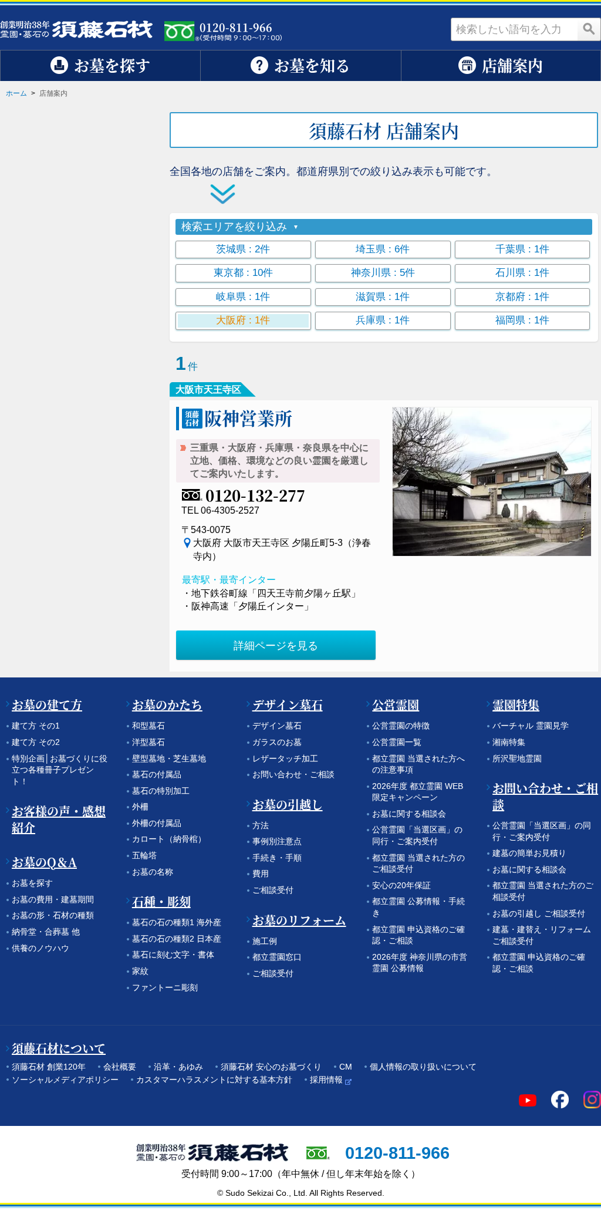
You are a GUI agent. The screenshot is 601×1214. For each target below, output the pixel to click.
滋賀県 (383, 296)
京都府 (522, 296)
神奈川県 (383, 272)
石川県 (522, 272)
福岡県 (522, 320)
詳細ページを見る (276, 646)
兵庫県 (383, 320)
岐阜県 (243, 296)
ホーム (16, 93)
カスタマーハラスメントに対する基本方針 (214, 1079)
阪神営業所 (248, 417)
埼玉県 (383, 249)
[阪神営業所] (492, 482)
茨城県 (243, 249)
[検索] (589, 29)
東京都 (243, 272)
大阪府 (243, 320)
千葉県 (522, 249)
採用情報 (326, 1079)
